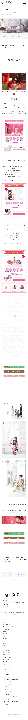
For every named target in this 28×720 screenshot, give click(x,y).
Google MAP (5, 606)
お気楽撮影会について (9, 704)
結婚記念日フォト (8, 687)
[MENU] (25, 2)
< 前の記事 (7, 574)
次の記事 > (20, 574)
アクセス (5, 638)
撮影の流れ (5, 634)
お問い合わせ (6, 650)
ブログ (4, 648)
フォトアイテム (6, 636)
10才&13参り (7, 674)
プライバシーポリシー (8, 657)
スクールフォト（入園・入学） (11, 696)
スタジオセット (6, 624)
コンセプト (5, 622)
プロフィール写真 (8, 684)
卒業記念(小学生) (8, 694)
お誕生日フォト (7, 669)
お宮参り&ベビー (8, 667)
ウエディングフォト (8, 691)
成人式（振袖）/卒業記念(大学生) (12, 677)
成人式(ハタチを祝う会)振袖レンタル (12, 679)
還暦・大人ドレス (8, 689)
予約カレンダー (6, 652)
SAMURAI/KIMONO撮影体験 (11, 701)
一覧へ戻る (14, 579)
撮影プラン (5, 661)
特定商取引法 (6, 659)
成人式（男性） (7, 682)
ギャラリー (5, 645)
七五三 (5, 672)
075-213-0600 (7, 611)
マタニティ (6, 664)
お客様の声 (5, 643)
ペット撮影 (6, 699)
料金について (6, 629)
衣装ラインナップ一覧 (8, 627)
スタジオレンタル (7, 654)
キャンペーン (6, 641)
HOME (4, 620)
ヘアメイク (5, 631)
